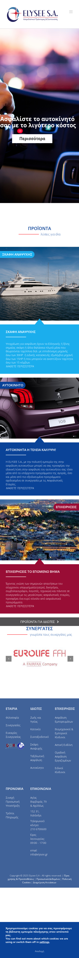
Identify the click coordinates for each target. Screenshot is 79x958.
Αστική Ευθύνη (63, 745)
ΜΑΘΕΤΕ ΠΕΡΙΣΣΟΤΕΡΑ (20, 488)
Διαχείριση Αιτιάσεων (44, 882)
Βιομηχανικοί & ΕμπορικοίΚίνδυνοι (64, 733)
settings (44, 942)
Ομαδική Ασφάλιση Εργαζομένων (63, 756)
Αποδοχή (39, 951)
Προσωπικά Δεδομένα (48, 879)
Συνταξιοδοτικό (39, 737)
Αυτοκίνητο (37, 767)
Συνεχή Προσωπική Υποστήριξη (13, 801)
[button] (9, 659)
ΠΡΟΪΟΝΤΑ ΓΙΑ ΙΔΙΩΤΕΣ (37, 621)
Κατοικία (35, 729)
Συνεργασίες (13, 725)
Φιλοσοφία (12, 717)
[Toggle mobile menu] (71, 12)
